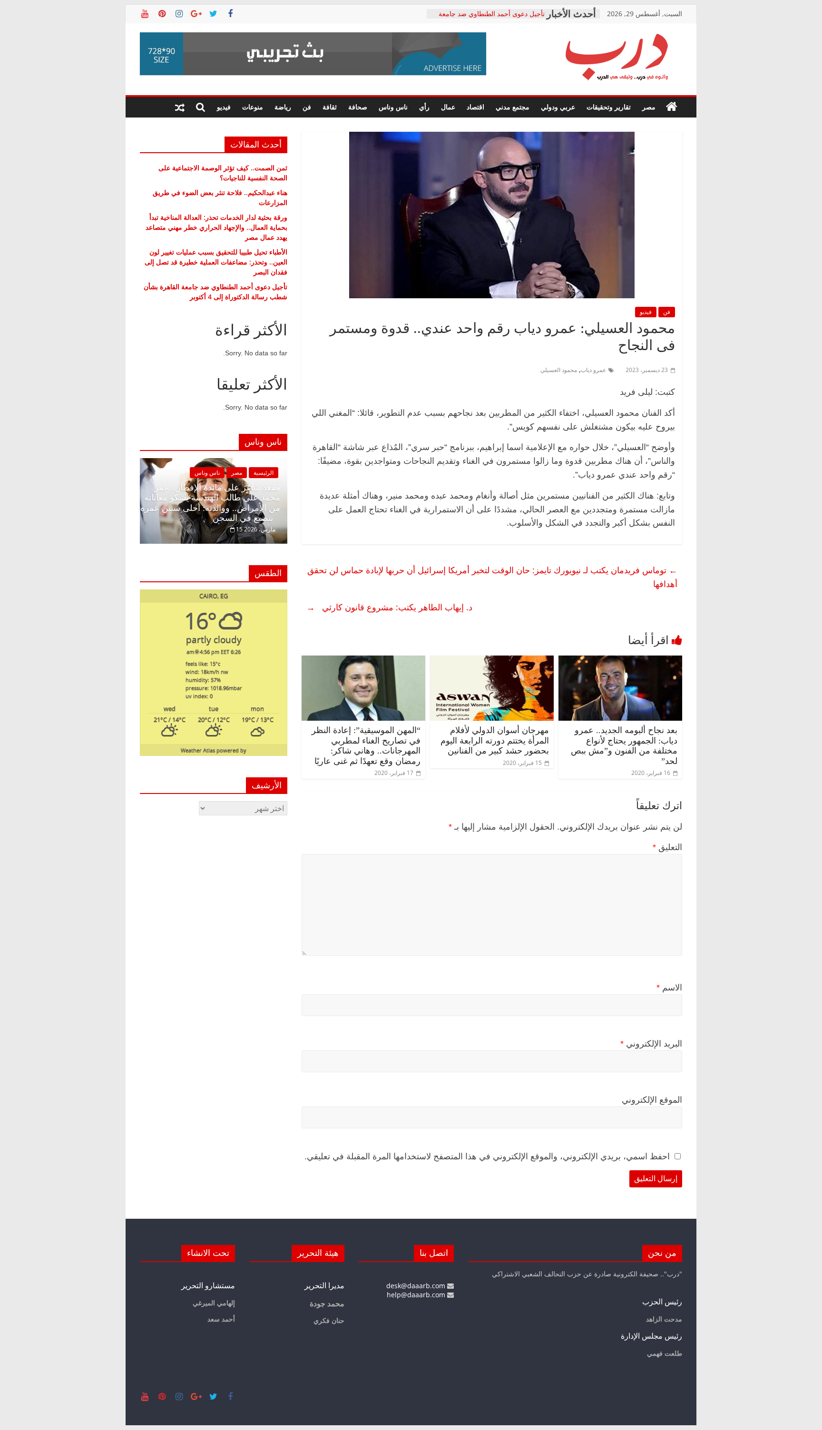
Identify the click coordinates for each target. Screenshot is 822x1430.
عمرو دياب (593, 370)
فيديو (224, 106)
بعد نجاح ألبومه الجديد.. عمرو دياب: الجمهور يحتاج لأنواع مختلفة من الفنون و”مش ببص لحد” (624, 745)
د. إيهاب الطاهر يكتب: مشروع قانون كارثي (389, 607)
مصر (649, 106)
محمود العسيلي (558, 370)
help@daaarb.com (417, 1294)
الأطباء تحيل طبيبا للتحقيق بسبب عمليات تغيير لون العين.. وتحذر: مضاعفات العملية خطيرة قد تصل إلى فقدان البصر (216, 261)
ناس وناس (393, 106)
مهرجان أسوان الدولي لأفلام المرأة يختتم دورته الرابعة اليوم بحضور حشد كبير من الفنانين (494, 740)
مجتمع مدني (512, 106)
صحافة (357, 106)
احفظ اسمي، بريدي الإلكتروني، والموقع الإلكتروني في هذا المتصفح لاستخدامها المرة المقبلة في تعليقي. (487, 1156)
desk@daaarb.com (416, 1285)
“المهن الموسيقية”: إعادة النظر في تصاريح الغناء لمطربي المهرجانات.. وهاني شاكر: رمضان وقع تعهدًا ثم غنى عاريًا (366, 745)
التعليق (667, 847)
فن (307, 106)
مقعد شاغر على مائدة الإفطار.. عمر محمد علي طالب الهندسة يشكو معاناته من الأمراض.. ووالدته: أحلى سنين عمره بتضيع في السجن (210, 503)
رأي (424, 106)
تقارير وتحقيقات (609, 106)
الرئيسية (264, 473)
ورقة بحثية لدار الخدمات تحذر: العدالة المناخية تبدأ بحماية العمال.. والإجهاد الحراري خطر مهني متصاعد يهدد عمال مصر (216, 227)
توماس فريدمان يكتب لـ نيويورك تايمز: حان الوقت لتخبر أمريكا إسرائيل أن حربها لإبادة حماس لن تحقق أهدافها (492, 576)
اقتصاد (475, 106)
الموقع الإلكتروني (652, 1100)
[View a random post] (179, 107)
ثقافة (330, 106)
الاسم (669, 987)
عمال (448, 106)
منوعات (252, 106)
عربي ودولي (558, 106)
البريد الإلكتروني (651, 1043)
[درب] (671, 107)
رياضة (282, 106)
